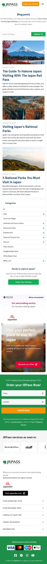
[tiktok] (21, 555)
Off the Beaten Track (10, 256)
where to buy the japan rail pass (24, 380)
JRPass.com (7, 261)
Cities (5, 214)
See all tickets (16, 422)
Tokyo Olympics (8, 247)
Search (37, 34)
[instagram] (27, 555)
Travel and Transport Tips (11, 237)
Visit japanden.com (13, 493)
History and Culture (9, 228)
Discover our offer (26, 364)
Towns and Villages (9, 218)
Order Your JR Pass (31, 4)
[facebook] (15, 555)
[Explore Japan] (10, 4)
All (4, 209)
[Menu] (42, 3)
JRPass (17, 561)
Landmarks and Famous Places (13, 223)
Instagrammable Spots (10, 251)
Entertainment (8, 232)
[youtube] (32, 555)
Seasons (6, 242)
